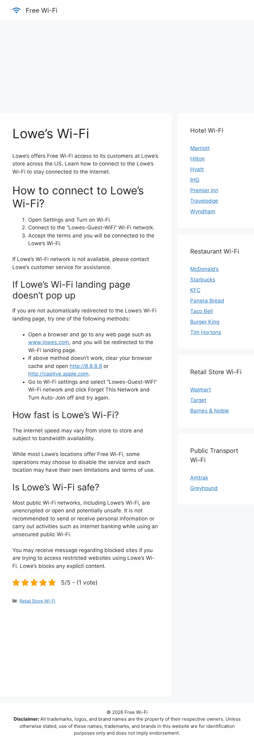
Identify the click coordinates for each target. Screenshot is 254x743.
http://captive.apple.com (58, 374)
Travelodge (204, 201)
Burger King (204, 322)
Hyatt (197, 169)
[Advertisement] (127, 63)
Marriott (200, 148)
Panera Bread (207, 301)
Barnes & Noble (209, 411)
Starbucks (202, 279)
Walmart (200, 390)
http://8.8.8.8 (86, 366)
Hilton (197, 159)
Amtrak (199, 478)
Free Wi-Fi (41, 10)
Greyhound (204, 488)
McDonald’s (204, 269)
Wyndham (202, 211)
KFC (195, 290)
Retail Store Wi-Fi (37, 601)
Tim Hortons (205, 332)
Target (198, 400)
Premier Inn (204, 190)
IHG (194, 180)
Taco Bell (201, 311)
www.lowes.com (48, 342)
